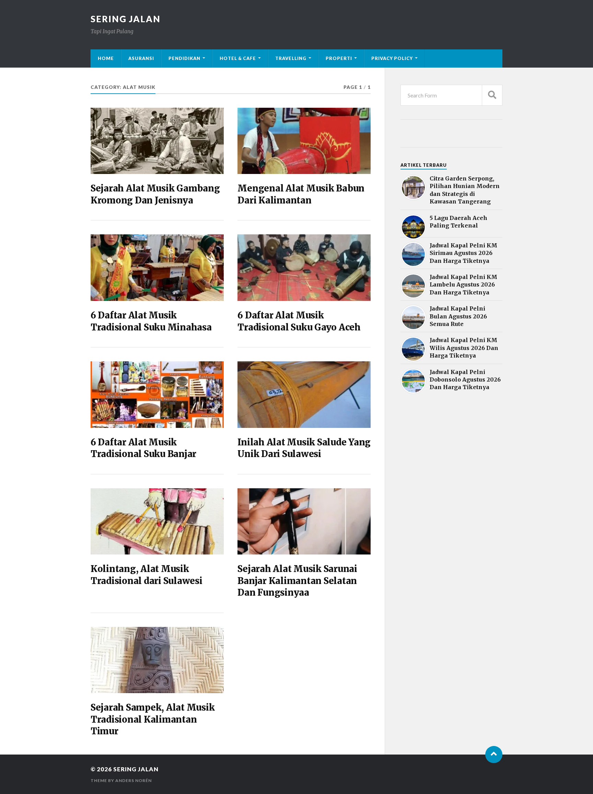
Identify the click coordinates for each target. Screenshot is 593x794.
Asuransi (141, 58)
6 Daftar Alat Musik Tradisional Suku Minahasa (151, 321)
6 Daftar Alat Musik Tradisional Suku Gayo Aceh (298, 321)
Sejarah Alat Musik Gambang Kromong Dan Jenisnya (155, 194)
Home (106, 58)
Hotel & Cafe (238, 58)
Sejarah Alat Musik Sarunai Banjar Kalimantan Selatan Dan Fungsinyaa (297, 580)
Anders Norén (133, 780)
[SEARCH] (492, 95)
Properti (339, 58)
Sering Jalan (126, 19)
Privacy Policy (392, 58)
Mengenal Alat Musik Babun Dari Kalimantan (300, 194)
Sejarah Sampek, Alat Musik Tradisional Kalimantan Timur (152, 719)
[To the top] (493, 754)
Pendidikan (184, 58)
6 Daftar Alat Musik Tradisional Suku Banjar (143, 448)
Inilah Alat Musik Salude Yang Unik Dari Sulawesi (304, 448)
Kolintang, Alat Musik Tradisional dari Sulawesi (146, 574)
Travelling (290, 58)
